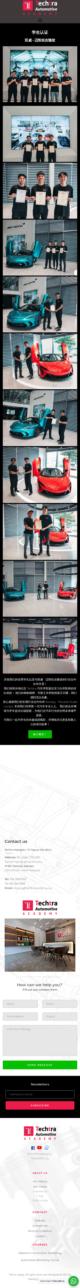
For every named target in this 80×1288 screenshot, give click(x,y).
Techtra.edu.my (40, 1158)
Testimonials (40, 1200)
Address (40, 1220)
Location (40, 1236)
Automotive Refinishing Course (40, 1260)
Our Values (40, 1186)
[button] (40, 20)
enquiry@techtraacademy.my (33, 888)
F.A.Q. (40, 1196)
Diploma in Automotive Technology (40, 1253)
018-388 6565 (16, 883)
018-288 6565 (18, 879)
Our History (40, 1181)
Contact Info (40, 1225)
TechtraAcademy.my (39, 1153)
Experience (40, 1191)
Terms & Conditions (40, 1231)
